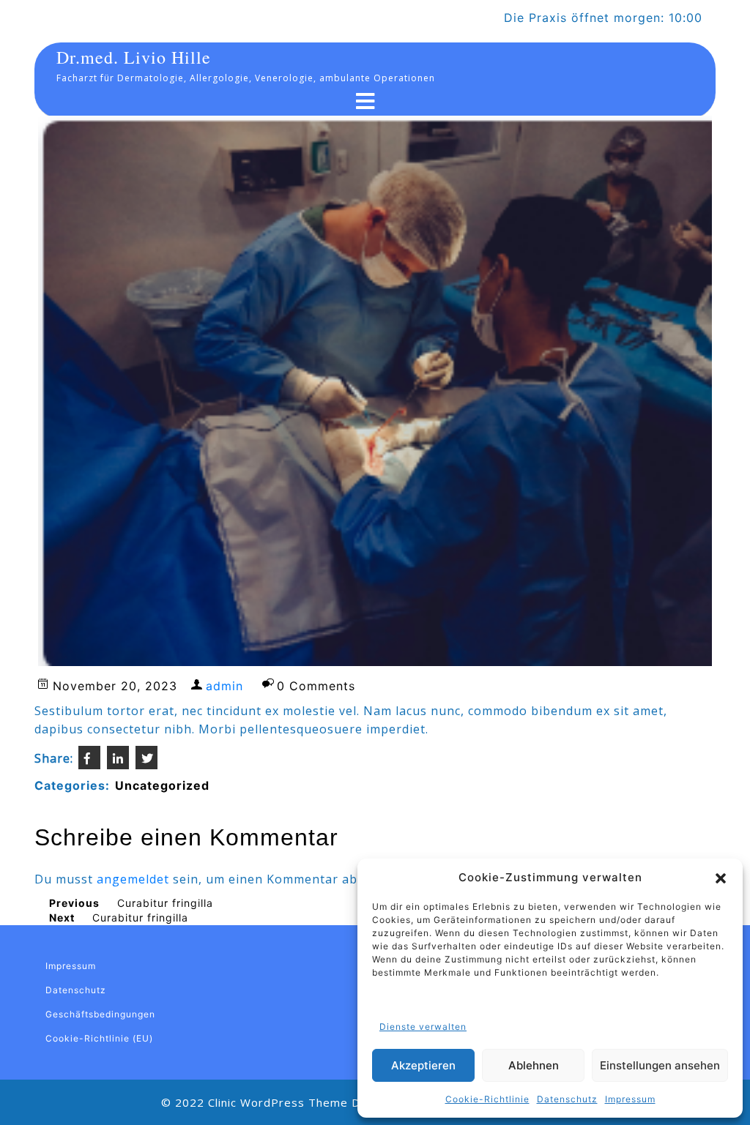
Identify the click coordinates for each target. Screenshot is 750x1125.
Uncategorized (162, 785)
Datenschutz (567, 1099)
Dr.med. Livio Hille (133, 57)
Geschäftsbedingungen (100, 1014)
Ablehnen (533, 1065)
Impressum (630, 1099)
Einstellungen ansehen (660, 1065)
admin (224, 686)
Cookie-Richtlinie (487, 1099)
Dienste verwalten (423, 1026)
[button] (720, 877)
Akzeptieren (423, 1065)
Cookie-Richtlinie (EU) (99, 1038)
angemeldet (133, 879)
